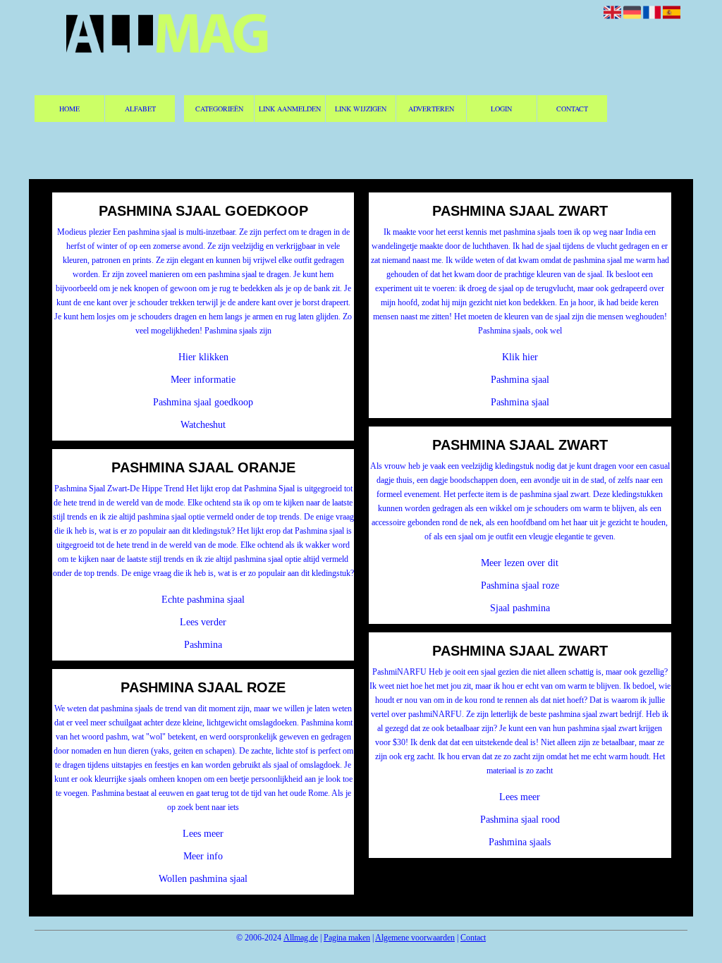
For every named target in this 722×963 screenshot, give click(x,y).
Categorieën (219, 109)
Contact (572, 109)
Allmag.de (300, 938)
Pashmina (203, 644)
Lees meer (203, 833)
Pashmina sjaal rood (520, 819)
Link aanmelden (290, 109)
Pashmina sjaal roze (520, 585)
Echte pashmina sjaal (203, 599)
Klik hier (520, 357)
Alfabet (140, 109)
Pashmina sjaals (520, 842)
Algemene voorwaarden (415, 938)
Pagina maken (347, 938)
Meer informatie (203, 379)
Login (501, 109)
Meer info (203, 856)
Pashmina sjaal (520, 379)
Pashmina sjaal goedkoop (203, 402)
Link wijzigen (360, 109)
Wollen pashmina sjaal (203, 878)
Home (69, 109)
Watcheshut (203, 424)
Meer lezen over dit (519, 563)
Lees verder (203, 622)
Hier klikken (203, 357)
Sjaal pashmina (520, 608)
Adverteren (431, 109)
